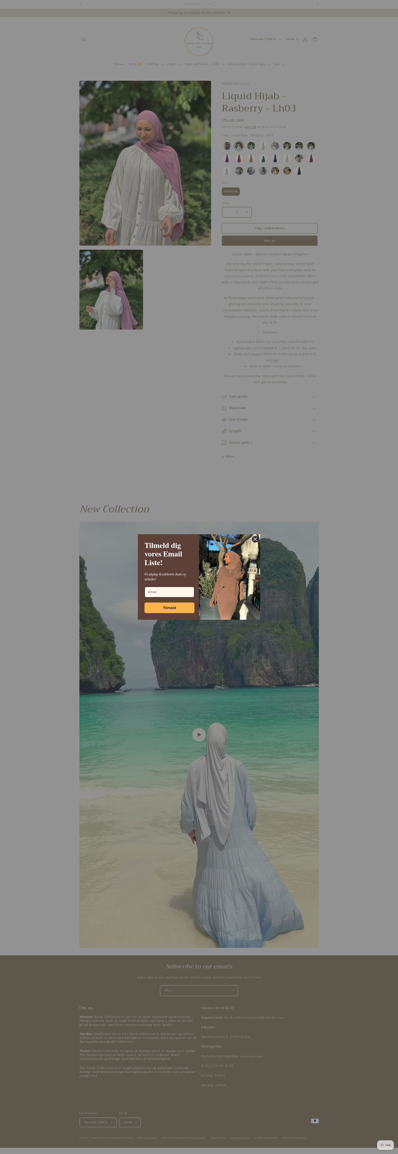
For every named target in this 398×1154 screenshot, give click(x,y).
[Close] (255, 539)
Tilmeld (169, 608)
